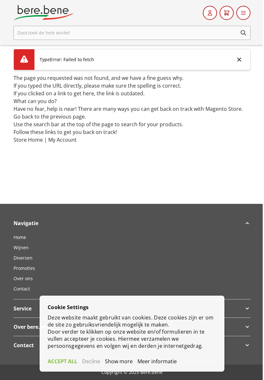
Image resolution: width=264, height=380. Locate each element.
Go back (23, 116)
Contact (22, 289)
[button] (132, 223)
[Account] (210, 13)
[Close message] (239, 59)
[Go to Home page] (44, 13)
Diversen (23, 258)
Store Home (28, 139)
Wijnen (21, 247)
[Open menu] (243, 13)
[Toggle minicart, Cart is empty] (227, 13)
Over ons (23, 278)
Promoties (24, 268)
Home (20, 237)
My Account (62, 139)
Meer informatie (157, 361)
